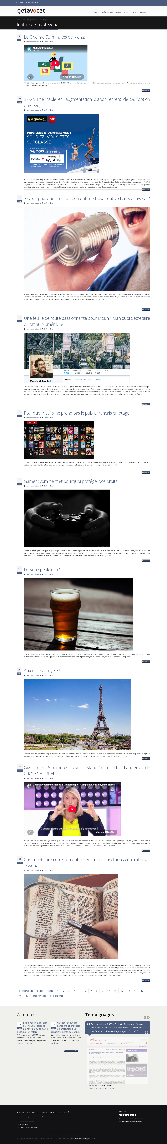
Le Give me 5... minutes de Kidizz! (55, 37)
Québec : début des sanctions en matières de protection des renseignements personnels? (66, 1027)
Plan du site (24, 1125)
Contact (20, 3)
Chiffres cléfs (48, 42)
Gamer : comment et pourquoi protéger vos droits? (71, 481)
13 (128, 990)
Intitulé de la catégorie (40, 20)
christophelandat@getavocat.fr (132, 1122)
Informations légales (27, 1122)
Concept (96, 12)
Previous (145, 1017)
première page (26, 990)
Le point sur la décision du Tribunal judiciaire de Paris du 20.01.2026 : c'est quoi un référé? (32, 1027)
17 (27, 995)
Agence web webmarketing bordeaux (82, 1139)
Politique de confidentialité (29, 1127)
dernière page (56, 995)
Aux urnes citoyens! (42, 670)
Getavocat (21, 20)
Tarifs (118, 12)
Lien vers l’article (109, 1088)
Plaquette (144, 12)
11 (115, 990)
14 (135, 990)
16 (20, 995)
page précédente (45, 990)
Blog (126, 12)
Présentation (107, 12)
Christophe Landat (34, 42)
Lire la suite (145, 90)
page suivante (39, 995)
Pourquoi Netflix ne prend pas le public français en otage (76, 413)
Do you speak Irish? (42, 569)
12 (122, 990)
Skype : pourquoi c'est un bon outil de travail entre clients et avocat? (87, 198)
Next (148, 1017)
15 (142, 990)
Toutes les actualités (70, 1051)
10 (108, 990)
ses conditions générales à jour (92, 654)
